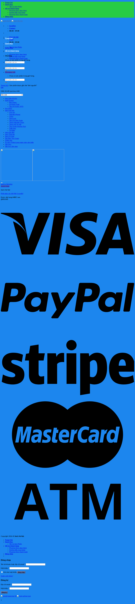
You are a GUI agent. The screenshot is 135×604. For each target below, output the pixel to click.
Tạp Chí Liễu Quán (16, 120)
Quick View (5, 186)
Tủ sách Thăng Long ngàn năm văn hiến (19, 142)
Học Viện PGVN (11, 98)
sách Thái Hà (10, 134)
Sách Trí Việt (9, 136)
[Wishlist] (2, 182)
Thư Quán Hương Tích (17, 126)
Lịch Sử (12, 112)
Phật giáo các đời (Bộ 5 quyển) (12, 193)
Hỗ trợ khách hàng (12, 8)
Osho (11, 116)
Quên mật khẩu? (7, 576)
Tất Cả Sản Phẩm (15, 6)
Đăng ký (4, 592)
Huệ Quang (9, 100)
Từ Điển (12, 130)
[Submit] (6, 70)
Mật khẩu (5, 568)
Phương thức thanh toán (18, 14)
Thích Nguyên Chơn (16, 122)
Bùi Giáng (12, 102)
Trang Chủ (9, 2)
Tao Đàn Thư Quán (12, 138)
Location (12, 26)
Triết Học (12, 128)
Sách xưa (12, 118)
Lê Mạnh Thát (14, 104)
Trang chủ (4, 85)
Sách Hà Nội (9, 110)
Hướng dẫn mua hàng (17, 12)
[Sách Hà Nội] (12, 21)
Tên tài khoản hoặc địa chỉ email (13, 564)
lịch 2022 (8, 108)
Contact (12, 28)
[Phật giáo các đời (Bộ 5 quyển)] (32, 180)
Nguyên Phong (14, 114)
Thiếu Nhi (8, 140)
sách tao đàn (9, 132)
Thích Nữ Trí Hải (15, 124)
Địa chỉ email (6, 584)
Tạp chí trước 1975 (16, 106)
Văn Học (8, 144)
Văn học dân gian (11, 146)
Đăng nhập (21, 572)
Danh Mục (9, 4)
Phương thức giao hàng (18, 10)
